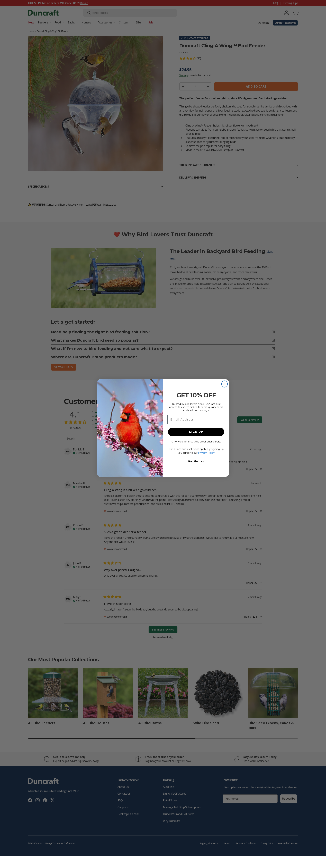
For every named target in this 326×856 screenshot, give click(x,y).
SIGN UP (196, 431)
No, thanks (196, 461)
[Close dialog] (224, 384)
